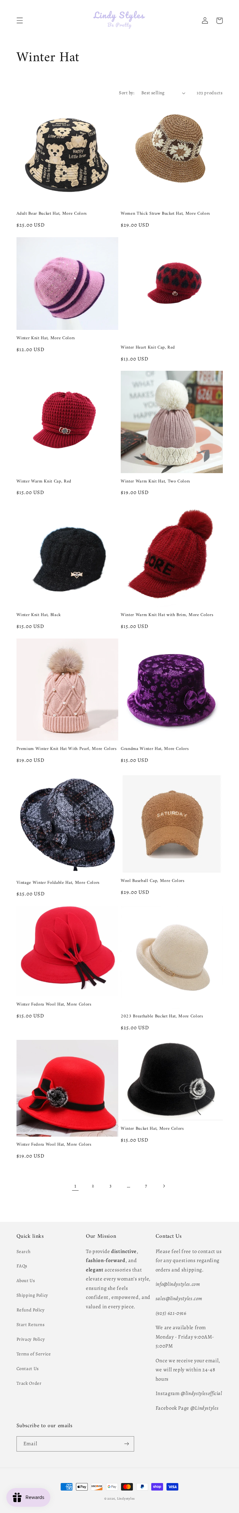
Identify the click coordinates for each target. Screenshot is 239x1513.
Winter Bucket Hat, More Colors (152, 1129)
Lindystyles (126, 1498)
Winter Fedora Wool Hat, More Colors (53, 1004)
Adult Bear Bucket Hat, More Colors (51, 214)
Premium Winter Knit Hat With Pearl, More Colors (66, 749)
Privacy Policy (30, 1339)
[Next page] (164, 1186)
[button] (19, 20)
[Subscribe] (126, 1444)
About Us (25, 1280)
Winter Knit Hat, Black (38, 615)
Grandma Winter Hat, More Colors (155, 749)
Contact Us (27, 1368)
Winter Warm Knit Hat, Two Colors (155, 481)
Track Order (29, 1383)
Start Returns (30, 1324)
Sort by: (126, 93)
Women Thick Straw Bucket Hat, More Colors (165, 214)
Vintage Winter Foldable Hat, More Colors (58, 883)
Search (23, 1251)
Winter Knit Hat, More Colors (45, 338)
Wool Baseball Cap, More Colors (153, 881)
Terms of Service (33, 1354)
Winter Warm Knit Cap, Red (44, 481)
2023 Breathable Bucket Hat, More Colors (162, 1016)
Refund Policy (30, 1310)
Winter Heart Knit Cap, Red (148, 347)
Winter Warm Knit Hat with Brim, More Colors (167, 615)
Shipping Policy (32, 1295)
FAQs (22, 1266)
